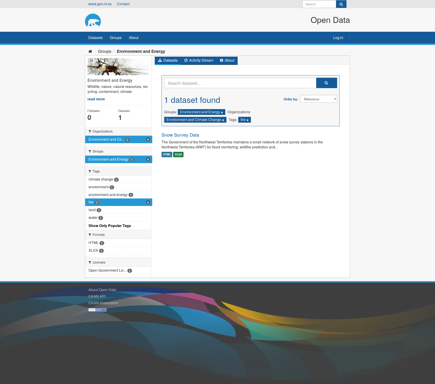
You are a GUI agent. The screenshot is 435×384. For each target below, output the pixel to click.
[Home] (90, 51)
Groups (116, 37)
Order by (290, 99)
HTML (167, 154)
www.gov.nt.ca (99, 3)
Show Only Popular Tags (110, 225)
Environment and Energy (141, 51)
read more (96, 98)
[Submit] (341, 4)
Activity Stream (200, 60)
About (133, 37)
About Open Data (102, 289)
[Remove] (222, 112)
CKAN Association (103, 302)
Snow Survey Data (180, 134)
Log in (338, 37)
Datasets (95, 37)
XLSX (178, 154)
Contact (123, 3)
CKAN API (97, 296)
